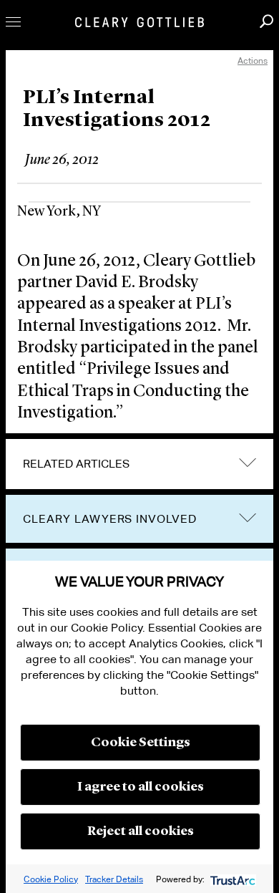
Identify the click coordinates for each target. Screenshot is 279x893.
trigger (247, 517)
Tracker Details (114, 879)
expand (247, 463)
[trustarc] (231, 879)
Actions (253, 60)
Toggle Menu (13, 21)
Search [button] (266, 21)
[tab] (139, 464)
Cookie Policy (51, 879)
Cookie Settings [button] (140, 742)
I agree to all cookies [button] (140, 787)
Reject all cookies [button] (140, 831)
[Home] (139, 22)
